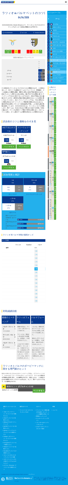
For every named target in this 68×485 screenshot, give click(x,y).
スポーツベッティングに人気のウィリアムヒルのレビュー (9, 461)
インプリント (32, 474)
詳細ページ (51, 104)
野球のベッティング (41, 416)
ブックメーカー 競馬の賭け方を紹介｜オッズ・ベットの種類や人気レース (42, 412)
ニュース (55, 410)
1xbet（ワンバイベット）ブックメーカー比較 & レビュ (9, 413)
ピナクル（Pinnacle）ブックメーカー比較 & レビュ (9, 467)
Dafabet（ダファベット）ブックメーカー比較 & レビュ (9, 438)
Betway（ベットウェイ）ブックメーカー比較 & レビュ (10, 432)
